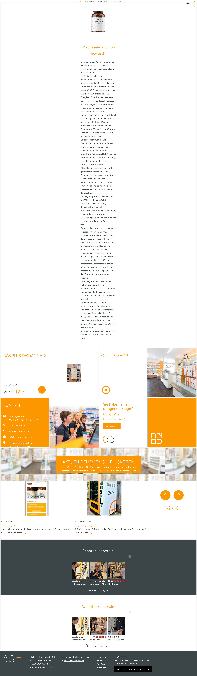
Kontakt (119, 1)
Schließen (194, 6)
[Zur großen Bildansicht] (98, 21)
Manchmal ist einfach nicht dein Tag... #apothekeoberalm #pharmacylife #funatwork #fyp (79, 588)
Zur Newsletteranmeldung (129, 669)
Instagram (101, 667)
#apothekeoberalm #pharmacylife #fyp (98, 582)
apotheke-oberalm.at (74, 660)
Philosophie (105, 1)
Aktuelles (115, 1)
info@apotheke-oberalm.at (22, 437)
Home (85, 1)
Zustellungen (110, 1)
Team (101, 1)
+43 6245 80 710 (17, 425)
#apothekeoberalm (99, 550)
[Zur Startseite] (78, 1)
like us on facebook (98, 646)
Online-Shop (97, 1)
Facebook (101, 664)
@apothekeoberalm (98, 606)
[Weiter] (130, 556)
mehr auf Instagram (98, 590)
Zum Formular (110, 426)
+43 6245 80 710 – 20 (19, 431)
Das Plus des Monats (90, 1)
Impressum (101, 657)
